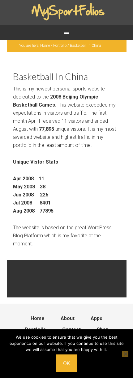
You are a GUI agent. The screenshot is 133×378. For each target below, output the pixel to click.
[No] (125, 354)
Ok (66, 363)
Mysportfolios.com (66, 12)
